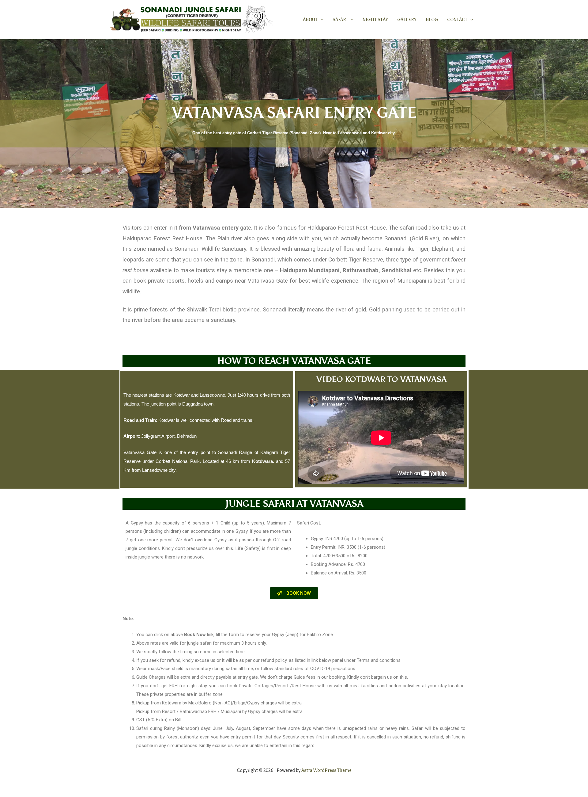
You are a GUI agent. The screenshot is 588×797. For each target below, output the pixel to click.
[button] (320, 19)
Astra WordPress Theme (326, 770)
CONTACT (457, 19)
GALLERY (407, 19)
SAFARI (340, 19)
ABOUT (310, 19)
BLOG (432, 19)
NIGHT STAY (375, 19)
